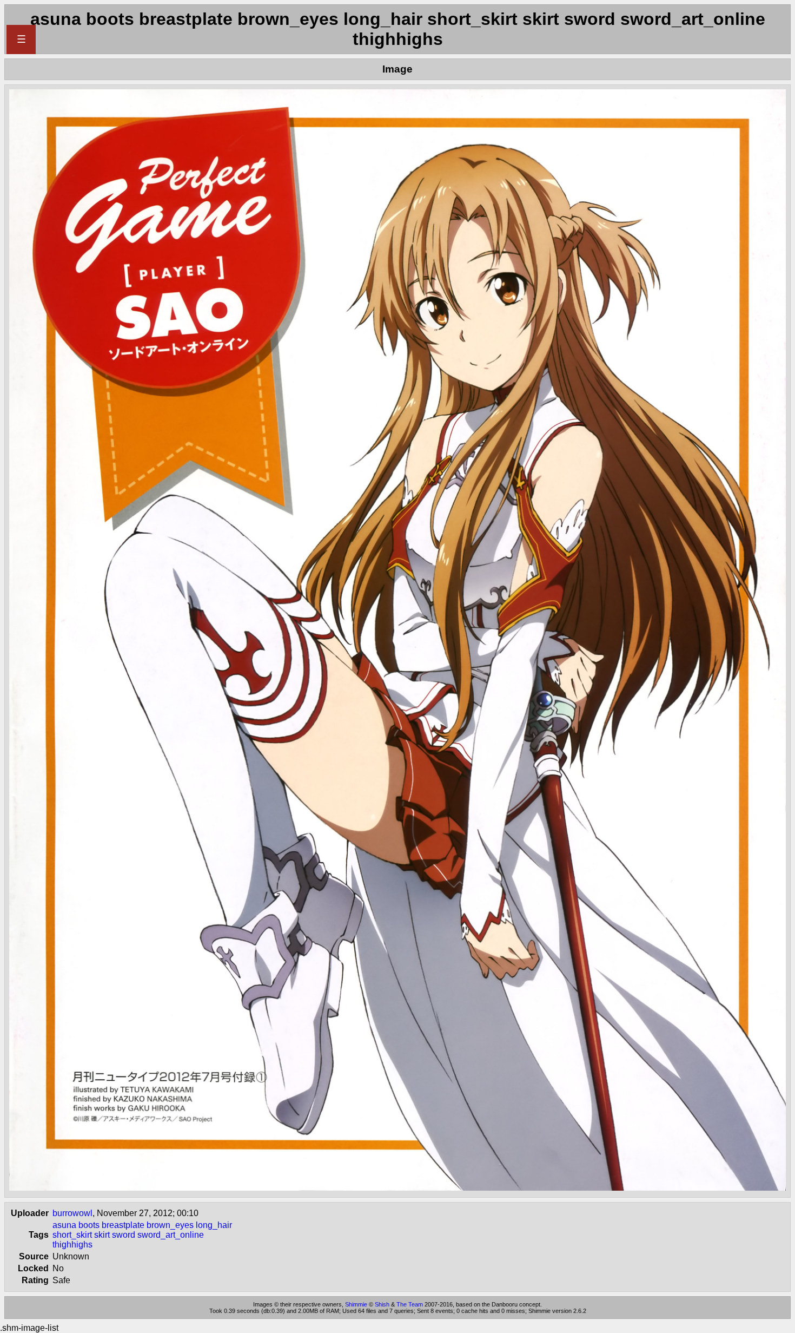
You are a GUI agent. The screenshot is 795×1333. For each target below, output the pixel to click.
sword (123, 1234)
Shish (382, 1304)
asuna (64, 1225)
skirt (102, 1234)
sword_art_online (170, 1234)
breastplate (123, 1225)
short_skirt (72, 1234)
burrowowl (72, 1213)
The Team (409, 1304)
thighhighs (72, 1244)
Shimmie (356, 1304)
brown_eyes (170, 1225)
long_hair (214, 1225)
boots (89, 1225)
